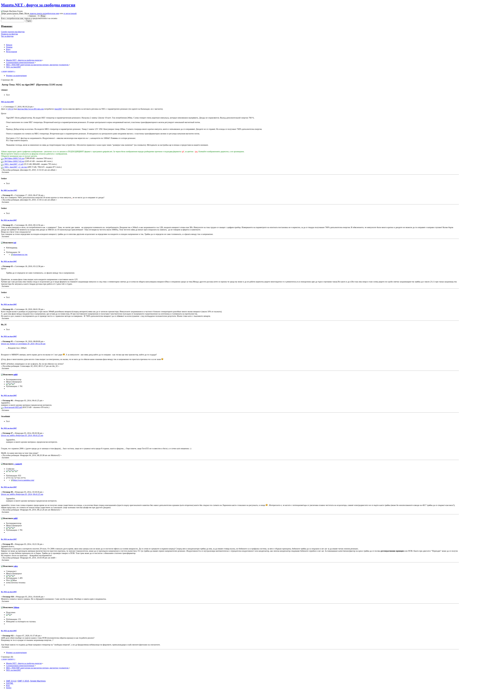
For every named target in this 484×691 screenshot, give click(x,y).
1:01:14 (10, 109)
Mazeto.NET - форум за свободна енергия (38, 5)
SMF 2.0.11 (11, 681)
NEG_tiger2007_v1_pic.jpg (15, 167)
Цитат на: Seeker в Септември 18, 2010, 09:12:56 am (23, 344)
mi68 (15, 374)
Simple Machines (38, 681)
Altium (16, 607)
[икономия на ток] (19, 254)
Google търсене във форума (13, 32)
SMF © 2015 (23, 681)
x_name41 (17, 464)
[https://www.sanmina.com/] (22, 480)
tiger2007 (58, 109)
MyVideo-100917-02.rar (14, 161)
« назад (4, 71)
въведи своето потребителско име (44, 13)
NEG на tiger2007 (7, 102)
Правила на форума (9, 34)
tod (14, 243)
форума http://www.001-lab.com (30, 109)
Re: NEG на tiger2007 (9, 220)
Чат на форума (7, 36)
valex (15, 566)
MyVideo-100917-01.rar (14, 158)
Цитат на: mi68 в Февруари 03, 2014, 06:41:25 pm (22, 435)
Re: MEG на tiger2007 (9, 190)
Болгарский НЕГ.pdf (13, 407)
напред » (11, 71)
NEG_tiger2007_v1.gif (13, 164)
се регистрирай (70, 13)
